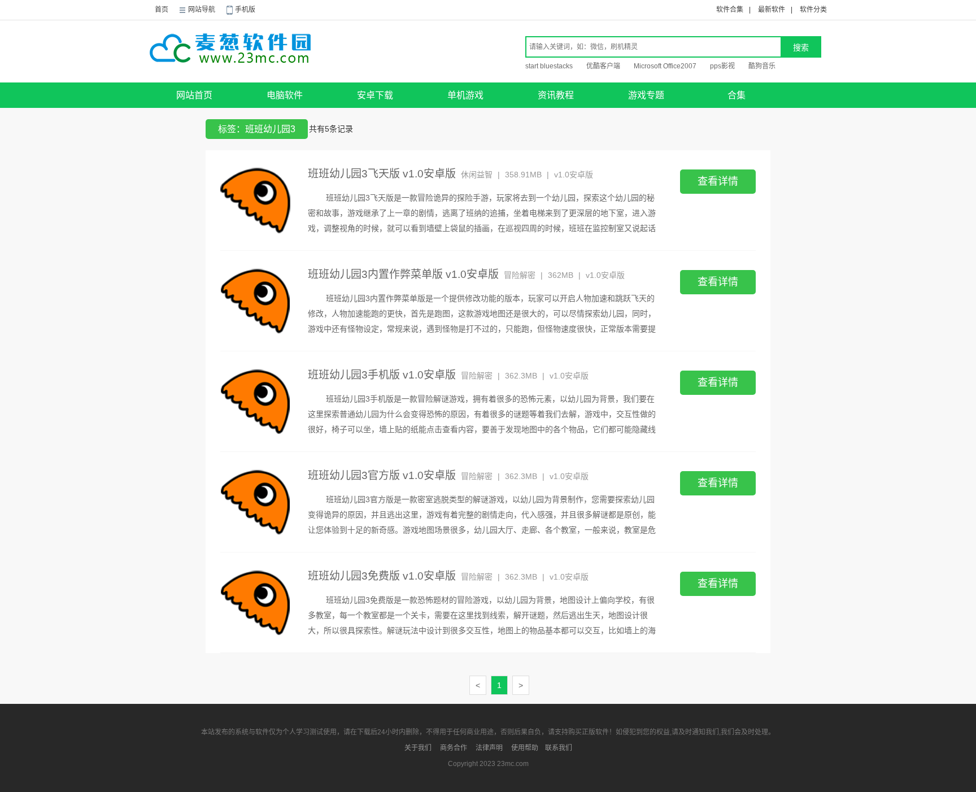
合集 (736, 95)
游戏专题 (646, 95)
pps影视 (722, 66)
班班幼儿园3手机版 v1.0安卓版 (382, 375)
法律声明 (489, 748)
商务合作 (453, 748)
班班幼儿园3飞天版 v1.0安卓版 (382, 174)
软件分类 (813, 10)
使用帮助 (524, 748)
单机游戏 (465, 95)
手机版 (245, 10)
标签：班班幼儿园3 (256, 129)
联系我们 (558, 748)
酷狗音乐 (761, 66)
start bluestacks (549, 66)
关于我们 (418, 748)
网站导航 (201, 10)
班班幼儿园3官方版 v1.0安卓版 (382, 475)
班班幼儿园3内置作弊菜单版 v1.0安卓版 (403, 274)
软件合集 (729, 10)
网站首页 (194, 95)
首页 (161, 10)
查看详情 (718, 181)
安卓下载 (375, 95)
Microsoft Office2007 (665, 66)
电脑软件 (285, 95)
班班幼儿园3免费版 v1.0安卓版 (382, 576)
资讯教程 (556, 95)
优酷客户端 (603, 66)
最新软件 (771, 10)
